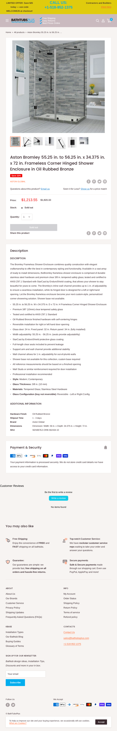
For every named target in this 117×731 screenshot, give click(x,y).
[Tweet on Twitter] (99, 181)
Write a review (58, 498)
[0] (109, 20)
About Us (10, 594)
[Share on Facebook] (89, 181)
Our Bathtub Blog (14, 636)
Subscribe (15, 682)
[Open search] (97, 20)
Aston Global (18, 181)
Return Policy (70, 607)
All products (19, 32)
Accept (101, 722)
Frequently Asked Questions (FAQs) (24, 617)
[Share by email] (105, 181)
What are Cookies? (18, 723)
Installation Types (14, 632)
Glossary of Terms (15, 646)
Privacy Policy (13, 607)
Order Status (69, 598)
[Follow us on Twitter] (13, 705)
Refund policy (70, 617)
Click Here (106, 7)
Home (8, 32)
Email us (45, 189)
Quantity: (15, 217)
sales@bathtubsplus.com (76, 638)
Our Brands (11, 598)
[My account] (103, 20)
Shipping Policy (71, 603)
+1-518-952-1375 (72, 644)
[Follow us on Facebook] (8, 705)
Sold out (33, 227)
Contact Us (69, 632)
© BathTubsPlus (13, 713)
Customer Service (15, 603)
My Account (69, 594)
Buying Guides (13, 641)
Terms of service (71, 612)
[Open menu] (7, 20)
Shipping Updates (15, 612)
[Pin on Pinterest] (94, 181)
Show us (85, 189)
